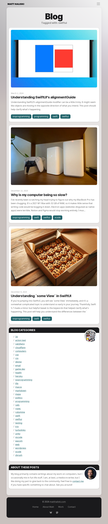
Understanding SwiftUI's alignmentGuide (43, 97)
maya (18, 394)
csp (17, 354)
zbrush (18, 455)
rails (17, 405)
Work (61, 506)
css (16, 358)
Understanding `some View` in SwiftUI (41, 296)
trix (17, 426)
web (17, 444)
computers (20, 351)
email (18, 365)
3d (16, 336)
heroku (19, 376)
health (18, 372)
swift (55, 116)
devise (18, 361)
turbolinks (20, 430)
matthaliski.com (58, 501)
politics (18, 397)
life (16, 383)
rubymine (20, 412)
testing (18, 422)
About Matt (48, 506)
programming (41, 116)
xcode (58, 217)
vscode (18, 437)
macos (18, 387)
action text (20, 340)
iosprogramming (21, 116)
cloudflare (20, 347)
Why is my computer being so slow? (39, 195)
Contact (72, 506)
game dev (20, 369)
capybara (19, 343)
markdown (20, 390)
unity (17, 433)
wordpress (20, 448)
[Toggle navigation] (97, 3)
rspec (18, 408)
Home (35, 506)
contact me (78, 481)
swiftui (65, 116)
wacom (19, 440)
